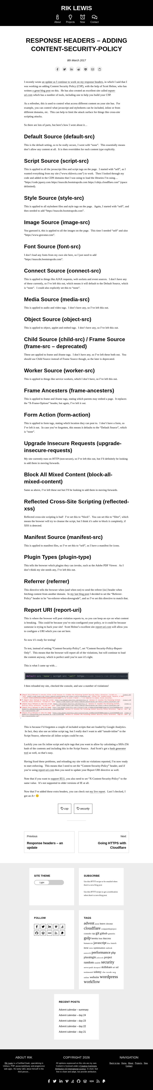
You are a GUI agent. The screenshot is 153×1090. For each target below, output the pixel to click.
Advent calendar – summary (73, 1009)
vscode (109, 972)
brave (102, 923)
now (91, 948)
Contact (94, 22)
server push (88, 967)
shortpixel (97, 967)
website (94, 977)
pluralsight (90, 957)
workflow (92, 981)
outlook (109, 948)
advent (89, 923)
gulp (87, 938)
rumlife (97, 963)
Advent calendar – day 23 (72, 1020)
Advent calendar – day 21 (72, 1031)
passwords (87, 953)
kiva (108, 943)
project (108, 957)
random (89, 962)
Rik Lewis (76, 8)
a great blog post (41, 90)
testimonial (88, 972)
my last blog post (79, 593)
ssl (117, 967)
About (57, 22)
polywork (100, 958)
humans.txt (88, 943)
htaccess (107, 938)
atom (97, 924)
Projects (70, 22)
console (87, 933)
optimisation (99, 948)
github (103, 933)
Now (82, 22)
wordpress (109, 976)
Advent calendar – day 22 (72, 1026)
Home (123, 1063)
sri (114, 967)
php (113, 952)
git (97, 933)
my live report (97, 791)
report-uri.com (103, 626)
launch (113, 943)
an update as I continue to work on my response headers (72, 81)
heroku (94, 938)
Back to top (115, 1063)
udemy (98, 971)
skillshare (106, 967)
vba (103, 972)
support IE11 (58, 778)
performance (101, 952)
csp (66, 808)
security (84, 808)
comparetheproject (108, 929)
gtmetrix (111, 934)
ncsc (86, 947)
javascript (100, 943)
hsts (100, 938)
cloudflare (92, 928)
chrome (109, 924)
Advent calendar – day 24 (72, 1015)
